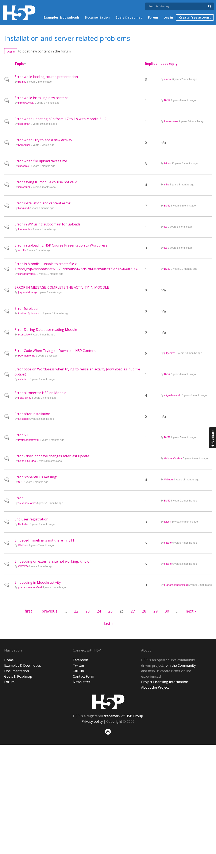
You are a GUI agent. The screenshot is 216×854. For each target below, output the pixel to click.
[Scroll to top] (108, 735)
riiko (166, 184)
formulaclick (25, 229)
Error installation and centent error (42, 203)
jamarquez (24, 187)
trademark (112, 716)
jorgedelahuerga (27, 292)
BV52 (167, 100)
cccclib (22, 250)
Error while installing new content (41, 97)
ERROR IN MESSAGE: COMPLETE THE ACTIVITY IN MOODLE (62, 287)
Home (9, 660)
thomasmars (171, 121)
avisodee (23, 418)
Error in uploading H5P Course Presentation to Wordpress (61, 245)
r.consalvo (24, 334)
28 (144, 611)
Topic (19, 63)
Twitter (78, 665)
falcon (167, 163)
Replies (151, 63)
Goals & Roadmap (18, 676)
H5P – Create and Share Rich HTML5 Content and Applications (19, 12)
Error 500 (22, 435)
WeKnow (23, 545)
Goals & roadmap (129, 17)
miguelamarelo (172, 395)
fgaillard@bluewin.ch (30, 313)
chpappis (23, 166)
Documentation (97, 17)
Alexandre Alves (27, 503)
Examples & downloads (61, 17)
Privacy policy (92, 721)
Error (19, 498)
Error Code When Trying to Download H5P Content (55, 350)
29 (155, 611)
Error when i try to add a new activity (43, 140)
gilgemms (169, 353)
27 (133, 611)
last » (108, 623)
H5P (108, 701)
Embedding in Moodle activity (38, 582)
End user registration (31, 519)
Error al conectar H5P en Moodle (40, 392)
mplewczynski (26, 102)
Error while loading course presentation (46, 76)
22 (76, 611)
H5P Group (134, 716)
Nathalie (23, 524)
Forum (153, 17)
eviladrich (23, 379)
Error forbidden (27, 308)
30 (167, 611)
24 (99, 611)
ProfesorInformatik (28, 439)
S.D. (20, 482)
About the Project (155, 687)
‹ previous (48, 611)
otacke (168, 79)
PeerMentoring (26, 355)
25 (110, 611)
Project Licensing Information (164, 682)
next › (191, 611)
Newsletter (81, 682)
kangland (23, 208)
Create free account (195, 17)
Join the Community (180, 665)
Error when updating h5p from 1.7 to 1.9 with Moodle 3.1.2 (60, 119)
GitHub (78, 671)
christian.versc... (27, 273)
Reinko (22, 81)
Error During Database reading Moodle (46, 329)
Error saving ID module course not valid (46, 182)
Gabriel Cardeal (27, 461)
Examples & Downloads (22, 665)
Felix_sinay (24, 397)
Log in (168, 17)
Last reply (169, 63)
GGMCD (23, 566)
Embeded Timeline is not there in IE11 (44, 540)
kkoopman (24, 123)
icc (165, 226)
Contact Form (83, 676)
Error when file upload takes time (41, 161)
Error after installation (32, 414)
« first (27, 611)
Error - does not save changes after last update (52, 456)
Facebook (80, 660)
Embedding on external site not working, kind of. (53, 561)
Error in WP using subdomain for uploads (47, 224)
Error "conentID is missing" (36, 477)
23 (87, 611)
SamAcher (24, 144)
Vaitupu (168, 479)
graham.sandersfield (30, 587)
